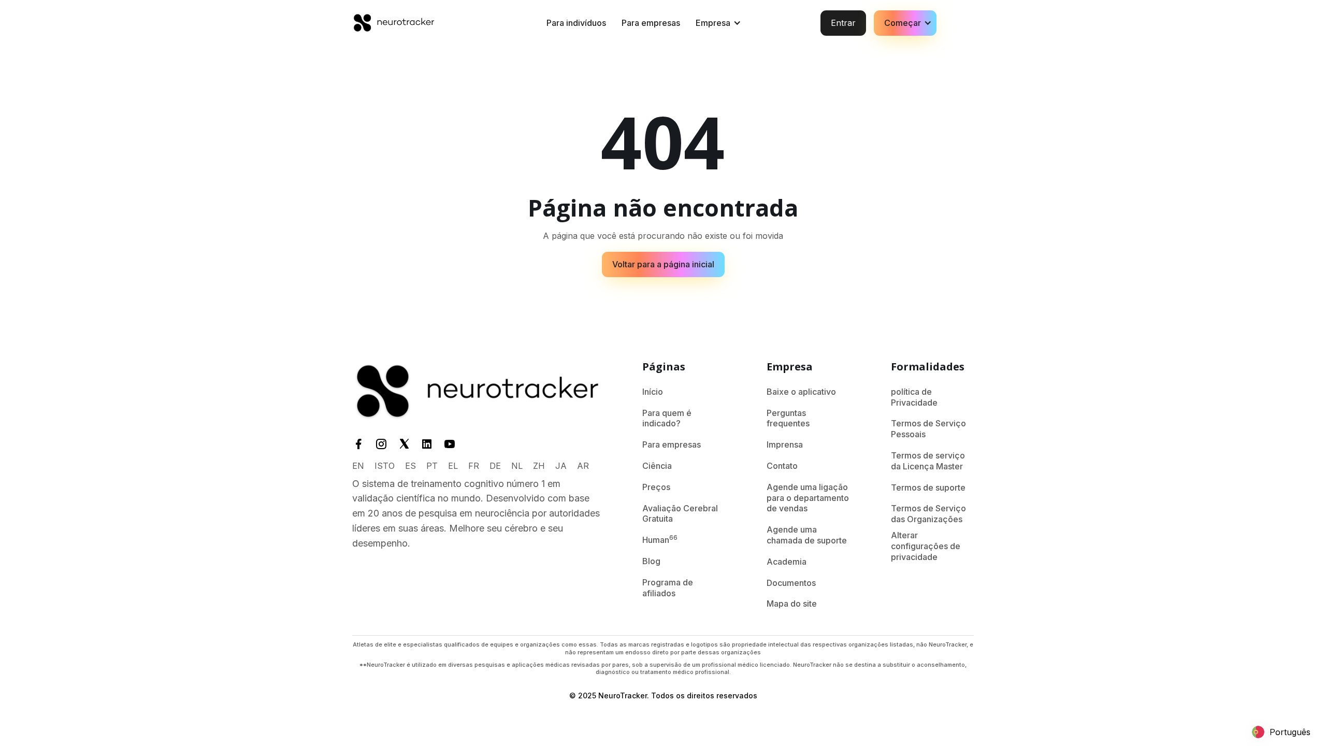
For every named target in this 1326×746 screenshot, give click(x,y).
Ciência (657, 466)
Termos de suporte (928, 487)
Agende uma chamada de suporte (807, 535)
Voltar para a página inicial (663, 264)
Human (660, 539)
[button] (717, 23)
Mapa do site (792, 603)
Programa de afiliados (667, 587)
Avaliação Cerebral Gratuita (680, 513)
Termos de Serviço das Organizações (928, 513)
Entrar (843, 23)
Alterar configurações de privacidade (925, 546)
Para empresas (651, 23)
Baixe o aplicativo (801, 391)
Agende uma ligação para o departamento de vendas (808, 498)
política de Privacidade (914, 397)
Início (652, 391)
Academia (786, 561)
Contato (782, 466)
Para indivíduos (576, 23)
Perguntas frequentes (788, 418)
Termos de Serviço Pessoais (928, 428)
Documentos (791, 583)
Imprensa (785, 444)
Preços (656, 487)
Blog (651, 561)
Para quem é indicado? (666, 418)
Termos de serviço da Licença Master (928, 460)
